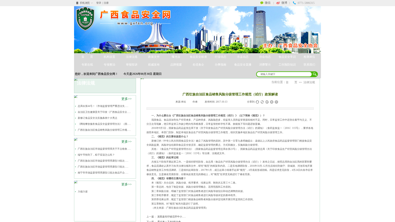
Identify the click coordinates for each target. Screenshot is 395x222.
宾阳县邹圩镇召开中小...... (166, 216)
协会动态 (265, 56)
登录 (98, 2)
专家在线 (87, 64)
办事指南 (220, 64)
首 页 (87, 56)
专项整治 (109, 64)
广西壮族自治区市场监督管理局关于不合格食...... (104, 148)
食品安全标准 (198, 56)
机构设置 (109, 56)
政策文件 (154, 56)
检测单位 (309, 56)
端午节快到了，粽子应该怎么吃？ (96, 154)
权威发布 (154, 64)
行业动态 (220, 56)
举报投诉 (131, 64)
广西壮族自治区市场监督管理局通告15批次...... (103, 166)
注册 (106, 2)
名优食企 (198, 64)
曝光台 (176, 56)
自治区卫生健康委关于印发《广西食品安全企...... (104, 112)
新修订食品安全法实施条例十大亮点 (97, 118)
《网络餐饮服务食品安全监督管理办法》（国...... (104, 124)
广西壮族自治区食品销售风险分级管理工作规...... (104, 129)
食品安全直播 (242, 64)
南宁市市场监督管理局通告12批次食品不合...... (103, 172)
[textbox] (284, 74)
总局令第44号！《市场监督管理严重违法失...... (103, 106)
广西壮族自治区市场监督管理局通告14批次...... (103, 160)
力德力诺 (83, 191)
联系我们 (309, 64)
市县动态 (243, 56)
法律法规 (131, 56)
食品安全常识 (287, 56)
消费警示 (265, 64)
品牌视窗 (176, 64)
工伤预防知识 (287, 64)
